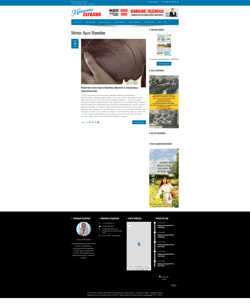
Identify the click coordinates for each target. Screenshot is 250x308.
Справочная (149, 22)
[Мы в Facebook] (162, 2)
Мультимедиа (134, 22)
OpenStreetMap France (142, 269)
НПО (159, 22)
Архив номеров (164, 64)
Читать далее (139, 122)
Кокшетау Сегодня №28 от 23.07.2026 (166, 255)
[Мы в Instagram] (167, 2)
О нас (73, 4)
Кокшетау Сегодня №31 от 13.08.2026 (166, 226)
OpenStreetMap (138, 266)
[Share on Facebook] (88, 122)
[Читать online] (164, 45)
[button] (139, 244)
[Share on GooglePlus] (93, 122)
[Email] (98, 122)
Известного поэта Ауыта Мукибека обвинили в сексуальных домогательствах (109, 89)
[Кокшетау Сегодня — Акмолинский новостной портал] (86, 12)
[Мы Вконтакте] (170, 2)
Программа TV (120, 22)
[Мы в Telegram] (172, 2)
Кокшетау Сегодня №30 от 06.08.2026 (166, 236)
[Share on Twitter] (90, 122)
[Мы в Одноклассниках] (175, 2)
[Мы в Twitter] (164, 2)
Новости (77, 22)
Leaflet (130, 266)
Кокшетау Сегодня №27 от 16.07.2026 (166, 265)
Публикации (90, 22)
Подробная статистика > (174, 285)
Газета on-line (104, 22)
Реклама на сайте (81, 4)
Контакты (91, 4)
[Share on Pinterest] (96, 122)
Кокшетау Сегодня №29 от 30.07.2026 (166, 245)
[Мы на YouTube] (177, 2)
